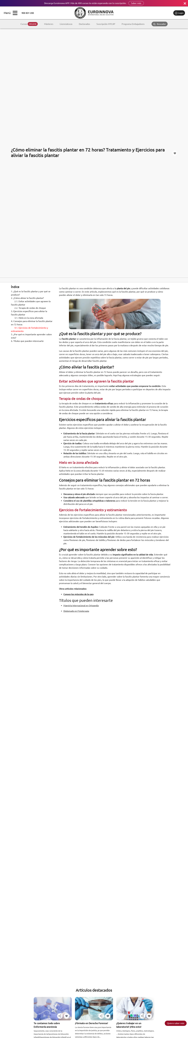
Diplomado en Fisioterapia (76, 611)
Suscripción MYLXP (105, 24)
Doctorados (84, 24)
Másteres (48, 24)
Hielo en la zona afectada (29, 318)
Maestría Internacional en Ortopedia (81, 605)
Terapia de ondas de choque (30, 308)
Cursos (29, 24)
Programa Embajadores (133, 24)
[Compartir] (60, 1016)
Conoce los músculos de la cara (78, 594)
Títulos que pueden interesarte (27, 341)
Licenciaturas (66, 24)
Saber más (136, 3)
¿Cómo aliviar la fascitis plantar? (27, 298)
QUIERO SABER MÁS (175, 1023)
